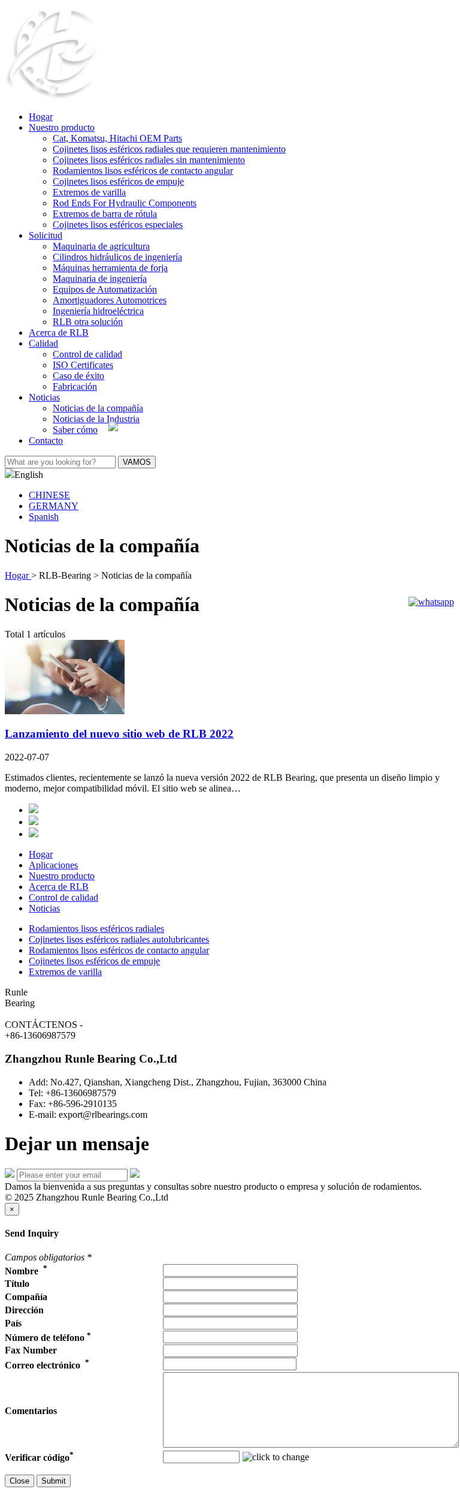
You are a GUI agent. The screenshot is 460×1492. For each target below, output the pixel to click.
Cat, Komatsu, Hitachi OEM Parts (117, 138)
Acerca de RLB (59, 332)
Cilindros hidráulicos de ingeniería (117, 257)
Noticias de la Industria (96, 419)
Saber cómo (75, 430)
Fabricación (75, 386)
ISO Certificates (83, 365)
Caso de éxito (78, 376)
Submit (53, 1480)
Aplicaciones (53, 865)
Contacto (46, 440)
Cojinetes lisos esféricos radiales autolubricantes (119, 939)
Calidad (43, 343)
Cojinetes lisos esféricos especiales (118, 224)
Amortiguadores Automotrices (110, 300)
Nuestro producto (62, 127)
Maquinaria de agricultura (101, 246)
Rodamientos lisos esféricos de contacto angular (143, 171)
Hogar (41, 117)
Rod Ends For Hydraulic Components (124, 203)
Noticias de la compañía (98, 408)
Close (19, 1480)
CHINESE (49, 495)
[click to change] (276, 1457)
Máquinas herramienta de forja (110, 268)
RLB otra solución (88, 322)
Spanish (44, 517)
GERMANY (53, 506)
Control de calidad (87, 354)
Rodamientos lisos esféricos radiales (96, 929)
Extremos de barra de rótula (105, 214)
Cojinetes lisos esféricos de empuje (118, 181)
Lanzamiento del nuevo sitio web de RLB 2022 (119, 733)
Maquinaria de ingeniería (100, 278)
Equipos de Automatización (105, 289)
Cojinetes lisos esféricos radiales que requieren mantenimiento (169, 149)
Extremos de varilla (89, 192)
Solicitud (45, 235)
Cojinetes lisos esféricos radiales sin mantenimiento (149, 160)
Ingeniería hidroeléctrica (98, 311)
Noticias (44, 397)
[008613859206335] (431, 602)
